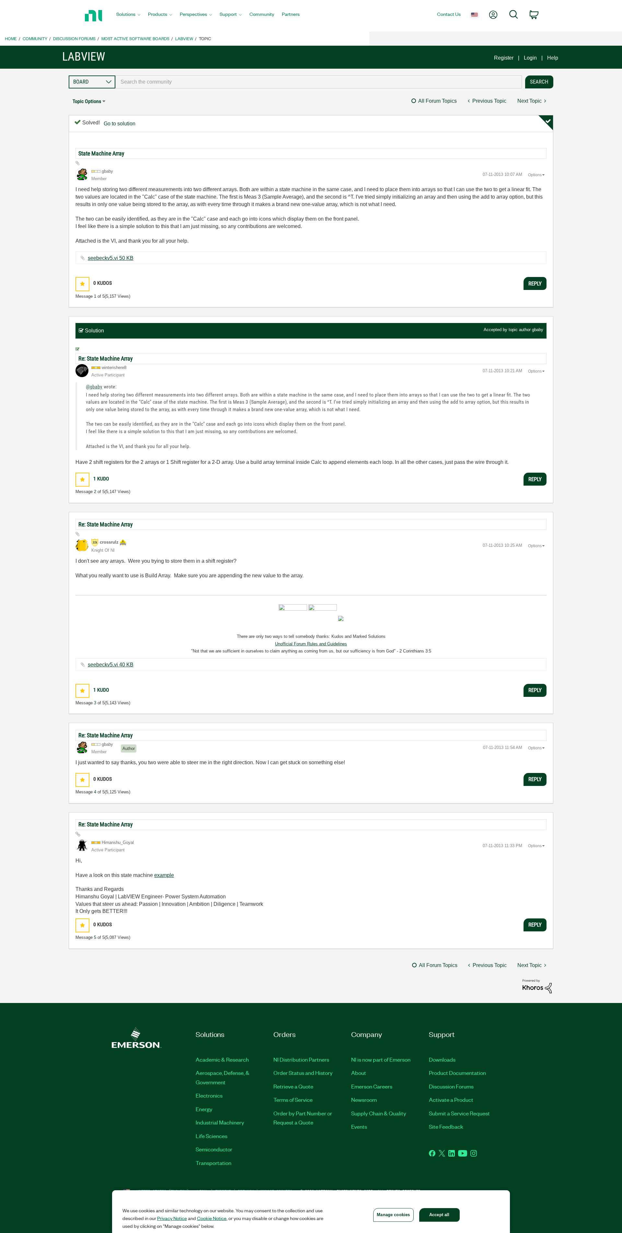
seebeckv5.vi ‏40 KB (110, 664)
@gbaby (94, 387)
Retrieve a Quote (293, 1086)
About (358, 1072)
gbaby (537, 329)
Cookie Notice (211, 1218)
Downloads (442, 1059)
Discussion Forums (74, 38)
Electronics (209, 1095)
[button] (82, 284)
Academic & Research (222, 1059)
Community (35, 38)
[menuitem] (128, 16)
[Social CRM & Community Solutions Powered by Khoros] (537, 986)
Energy (204, 1108)
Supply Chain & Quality (378, 1113)
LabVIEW (184, 38)
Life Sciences (211, 1135)
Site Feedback (446, 1126)
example (164, 875)
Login (530, 58)
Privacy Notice (172, 1218)
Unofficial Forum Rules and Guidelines (311, 643)
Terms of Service (293, 1099)
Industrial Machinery (220, 1122)
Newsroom (364, 1099)
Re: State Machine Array (105, 358)
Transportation (213, 1162)
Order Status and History (303, 1072)
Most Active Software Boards (135, 38)
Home (11, 38)
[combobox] (318, 81)
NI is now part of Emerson (380, 1059)
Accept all (439, 1214)
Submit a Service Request (459, 1113)
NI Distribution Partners (301, 1059)
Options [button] (535, 175)
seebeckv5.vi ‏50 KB (110, 258)
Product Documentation (457, 1072)
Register (503, 58)
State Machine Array (101, 153)
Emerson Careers (371, 1086)
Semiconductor (214, 1149)
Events (359, 1126)
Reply (535, 283)
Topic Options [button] (87, 101)
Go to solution (119, 123)
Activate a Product (451, 1099)
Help (552, 58)
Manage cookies (393, 1214)
